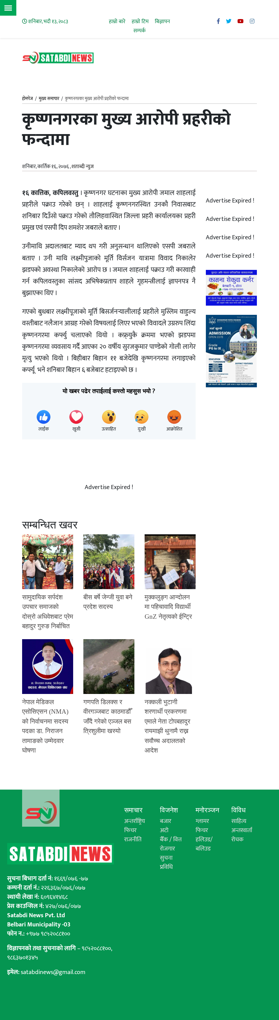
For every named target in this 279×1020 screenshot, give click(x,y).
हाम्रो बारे (117, 21)
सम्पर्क (139, 30)
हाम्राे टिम (140, 21)
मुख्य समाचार (49, 98)
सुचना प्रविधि (166, 862)
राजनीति (133, 840)
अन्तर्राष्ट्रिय (134, 821)
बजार (165, 821)
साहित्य (238, 821)
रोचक (237, 840)
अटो (164, 830)
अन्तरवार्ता (241, 830)
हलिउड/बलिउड (204, 844)
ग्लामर (202, 821)
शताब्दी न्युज (82, 166)
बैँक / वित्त (171, 840)
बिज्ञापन (162, 21)
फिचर (130, 830)
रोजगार (167, 849)
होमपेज (27, 99)
